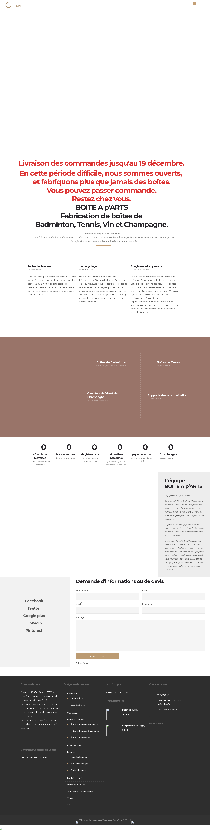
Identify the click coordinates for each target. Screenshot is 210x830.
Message (80, 617)
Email (144, 590)
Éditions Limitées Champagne (85, 731)
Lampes (99, 5)
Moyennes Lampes (79, 763)
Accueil (43, 5)
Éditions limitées (48, 9)
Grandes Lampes (79, 757)
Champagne (137, 5)
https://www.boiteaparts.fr (168, 710)
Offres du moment (62, 5)
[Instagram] (31, 738)
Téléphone (147, 604)
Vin (123, 5)
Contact (67, 9)
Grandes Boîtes (78, 705)
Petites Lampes (78, 770)
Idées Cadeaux (74, 745)
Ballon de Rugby (130, 710)
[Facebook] (24, 738)
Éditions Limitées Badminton (84, 724)
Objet (78, 604)
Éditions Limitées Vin (81, 737)
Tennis (112, 5)
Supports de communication (80, 791)
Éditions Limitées (75, 719)
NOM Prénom (82, 590)
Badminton (84, 5)
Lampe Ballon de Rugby (133, 726)
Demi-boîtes (77, 698)
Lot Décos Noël (74, 778)
